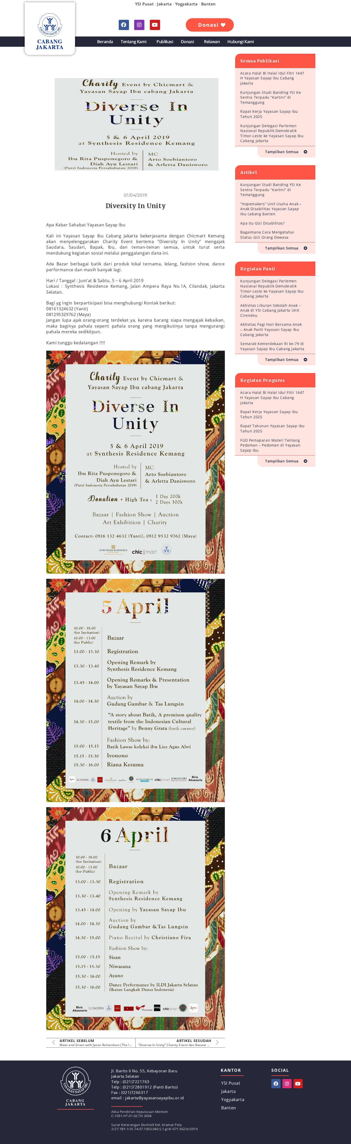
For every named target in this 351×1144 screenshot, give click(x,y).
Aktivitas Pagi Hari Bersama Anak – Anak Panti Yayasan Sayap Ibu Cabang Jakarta (271, 329)
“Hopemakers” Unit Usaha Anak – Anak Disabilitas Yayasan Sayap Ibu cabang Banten (270, 208)
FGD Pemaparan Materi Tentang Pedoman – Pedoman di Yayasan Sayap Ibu (270, 445)
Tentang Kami (133, 41)
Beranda (105, 41)
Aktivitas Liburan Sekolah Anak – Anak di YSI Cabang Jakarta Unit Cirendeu (270, 310)
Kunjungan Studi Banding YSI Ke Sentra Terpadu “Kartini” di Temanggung (270, 97)
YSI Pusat (144, 3)
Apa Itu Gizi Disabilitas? (262, 223)
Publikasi (164, 41)
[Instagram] (139, 25)
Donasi (187, 41)
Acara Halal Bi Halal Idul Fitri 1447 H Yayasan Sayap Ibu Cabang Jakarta (272, 78)
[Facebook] (124, 25)
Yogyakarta (186, 3)
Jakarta (164, 3)
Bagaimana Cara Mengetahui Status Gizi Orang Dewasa (267, 235)
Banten (208, 3)
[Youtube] (155, 25)
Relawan (212, 41)
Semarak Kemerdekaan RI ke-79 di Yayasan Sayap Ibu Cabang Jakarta (272, 346)
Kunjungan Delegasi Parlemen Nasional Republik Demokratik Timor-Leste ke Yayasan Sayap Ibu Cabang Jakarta (271, 133)
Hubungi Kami (240, 41)
